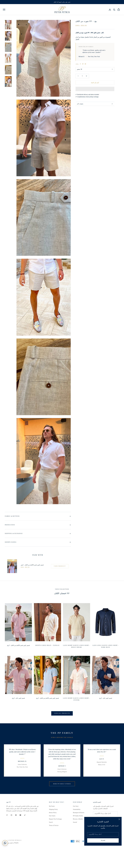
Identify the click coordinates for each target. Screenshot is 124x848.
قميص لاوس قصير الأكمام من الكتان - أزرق (18, 645)
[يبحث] (114, 10)
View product (59, 566)
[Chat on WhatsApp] (5, 843)
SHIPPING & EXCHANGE (14, 533)
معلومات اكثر (80, 103)
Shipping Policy (53, 809)
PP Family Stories (78, 816)
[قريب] (119, 819)
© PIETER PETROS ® (14, 840)
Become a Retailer (78, 819)
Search (51, 822)
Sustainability (76, 809)
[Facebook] (80, 63)
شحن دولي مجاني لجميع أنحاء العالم (62, 2)
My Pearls (52, 806)
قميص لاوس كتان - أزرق (18, 698)
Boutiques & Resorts (78, 812)
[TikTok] (24, 815)
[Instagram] (11, 815)
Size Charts (52, 816)
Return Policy (53, 812)
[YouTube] (20, 815)
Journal (75, 822)
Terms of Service (53, 825)
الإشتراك (103, 840)
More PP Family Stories (62, 783)
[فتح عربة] (119, 9)
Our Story (75, 806)
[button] (95, 89)
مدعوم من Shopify (13, 843)
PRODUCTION (10, 525)
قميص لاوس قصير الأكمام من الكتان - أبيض (32, 565)
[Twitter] (82, 63)
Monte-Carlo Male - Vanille (47, 645)
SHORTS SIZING (10, 542)
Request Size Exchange (55, 819)
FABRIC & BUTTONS (12, 516)
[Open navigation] (4, 9)
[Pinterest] (85, 63)
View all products (62, 713)
